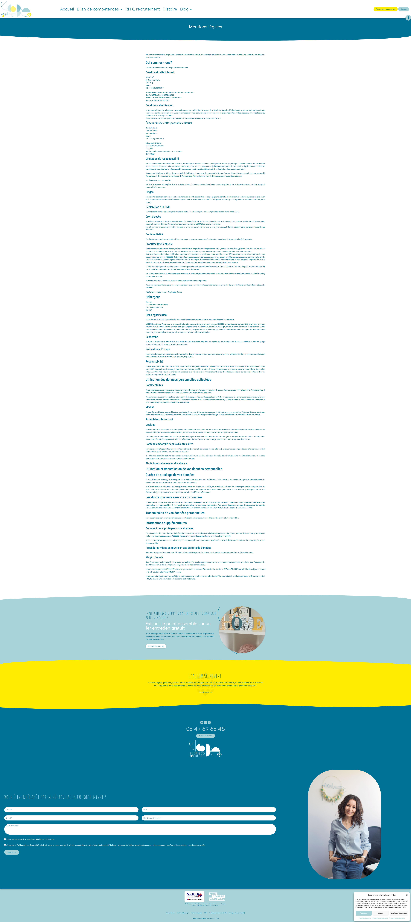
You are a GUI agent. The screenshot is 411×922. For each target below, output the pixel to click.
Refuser (381, 913)
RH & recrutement (142, 9)
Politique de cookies (365, 918)
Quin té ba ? (211, 918)
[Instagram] (205, 722)
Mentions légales (196, 913)
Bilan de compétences (98, 9)
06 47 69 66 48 (205, 729)
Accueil (67, 9)
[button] (408, 18)
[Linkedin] (209, 722)
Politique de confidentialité (380, 918)
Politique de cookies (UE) (237, 913)
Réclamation (170, 913)
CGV (205, 913)
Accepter (363, 913)
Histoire (170, 9)
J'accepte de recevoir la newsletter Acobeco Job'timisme (30, 839)
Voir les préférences (399, 913)
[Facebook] (201, 722)
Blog (184, 9)
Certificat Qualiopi (182, 913)
